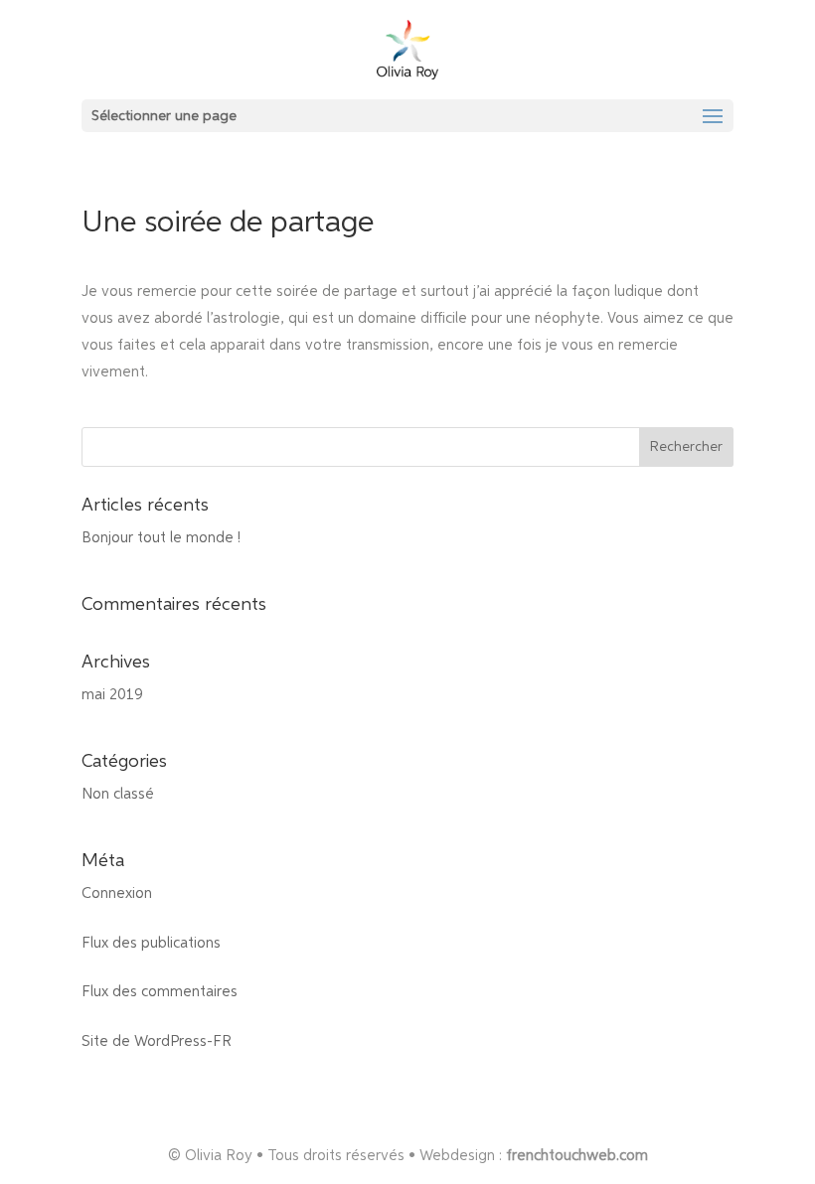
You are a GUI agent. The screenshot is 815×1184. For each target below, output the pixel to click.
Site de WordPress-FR (157, 1041)
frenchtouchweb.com (577, 1155)
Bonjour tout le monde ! (161, 537)
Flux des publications (151, 943)
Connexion (117, 893)
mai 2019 (112, 694)
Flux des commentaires (160, 991)
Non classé (118, 794)
